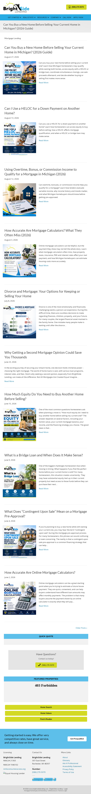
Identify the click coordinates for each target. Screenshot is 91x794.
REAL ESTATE (28, 17)
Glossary (66, 760)
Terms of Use (68, 772)
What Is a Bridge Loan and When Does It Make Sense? (43, 455)
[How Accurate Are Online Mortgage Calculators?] (19, 598)
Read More (43, 82)
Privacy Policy (68, 769)
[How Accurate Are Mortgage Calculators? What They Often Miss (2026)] (19, 260)
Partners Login (62, 790)
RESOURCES (42, 17)
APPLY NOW (78, 17)
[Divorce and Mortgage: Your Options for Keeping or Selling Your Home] (19, 321)
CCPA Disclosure (52, 790)
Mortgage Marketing (30, 790)
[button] (76, 7)
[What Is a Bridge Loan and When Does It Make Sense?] (19, 480)
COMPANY (55, 17)
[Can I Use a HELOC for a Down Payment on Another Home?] (19, 138)
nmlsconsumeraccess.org (14, 769)
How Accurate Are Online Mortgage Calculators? (39, 572)
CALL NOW (67, 17)
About (65, 757)
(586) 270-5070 (39, 772)
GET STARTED (13, 17)
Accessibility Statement (72, 766)
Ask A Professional (70, 763)
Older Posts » (81, 628)
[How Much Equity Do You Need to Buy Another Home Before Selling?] (19, 424)
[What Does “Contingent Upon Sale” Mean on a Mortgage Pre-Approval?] (19, 541)
